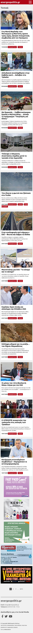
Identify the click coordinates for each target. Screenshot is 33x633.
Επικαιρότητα (12, 47)
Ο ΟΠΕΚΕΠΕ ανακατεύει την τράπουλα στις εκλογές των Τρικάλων (14, 422)
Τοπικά (20, 47)
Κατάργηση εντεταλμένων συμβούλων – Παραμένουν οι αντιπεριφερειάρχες (14, 461)
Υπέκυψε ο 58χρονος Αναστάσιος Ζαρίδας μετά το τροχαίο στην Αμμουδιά (14, 156)
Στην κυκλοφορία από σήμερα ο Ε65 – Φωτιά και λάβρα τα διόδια (16, 233)
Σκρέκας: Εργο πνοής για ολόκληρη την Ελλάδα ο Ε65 (14, 308)
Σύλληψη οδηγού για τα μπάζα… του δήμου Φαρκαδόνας (16, 345)
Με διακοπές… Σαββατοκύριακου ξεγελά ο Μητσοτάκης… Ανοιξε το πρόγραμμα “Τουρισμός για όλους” (16, 115)
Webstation (7, 629)
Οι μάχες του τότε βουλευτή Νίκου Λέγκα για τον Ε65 (14, 384)
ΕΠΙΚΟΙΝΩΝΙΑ (10, 625)
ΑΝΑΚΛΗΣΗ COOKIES (12, 627)
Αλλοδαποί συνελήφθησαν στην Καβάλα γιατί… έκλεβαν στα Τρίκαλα (16, 75)
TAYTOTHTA (4, 625)
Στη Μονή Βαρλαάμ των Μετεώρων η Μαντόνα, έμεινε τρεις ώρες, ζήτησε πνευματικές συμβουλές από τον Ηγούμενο (16, 34)
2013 (21, 589)
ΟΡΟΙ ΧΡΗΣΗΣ (18, 625)
